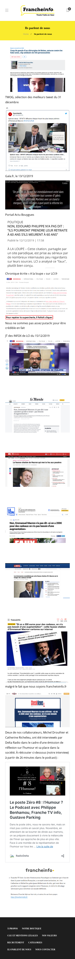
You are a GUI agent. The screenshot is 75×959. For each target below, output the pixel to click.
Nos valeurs (49, 935)
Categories (35, 942)
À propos (12, 928)
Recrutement (15, 942)
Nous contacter (45, 949)
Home (26, 34)
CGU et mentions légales (22, 935)
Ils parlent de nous (19, 949)
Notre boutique (31, 928)
